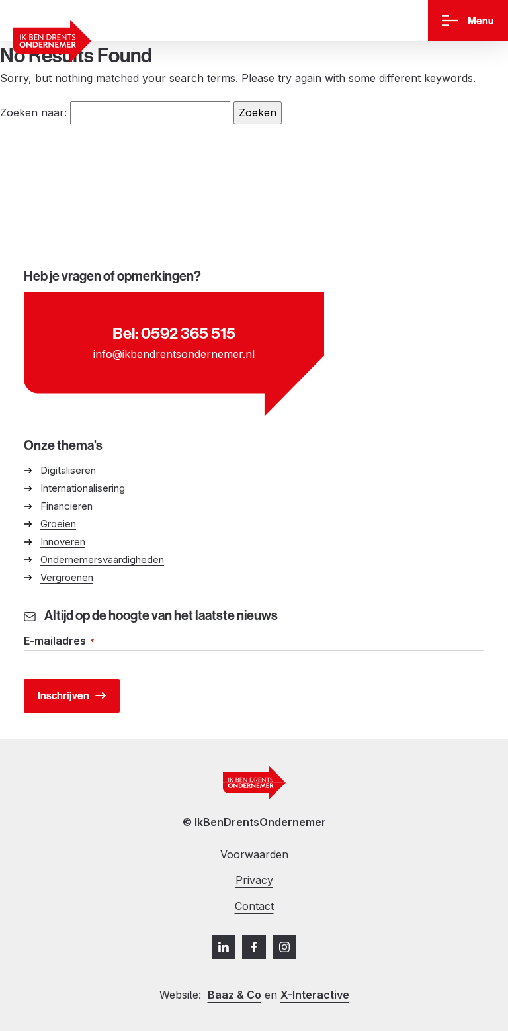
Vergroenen (66, 577)
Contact (254, 906)
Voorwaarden (254, 854)
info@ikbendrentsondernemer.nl (174, 354)
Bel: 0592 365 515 (173, 333)
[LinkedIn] (223, 947)
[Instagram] (284, 947)
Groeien (58, 523)
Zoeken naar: (33, 112)
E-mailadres (59, 640)
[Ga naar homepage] (52, 41)
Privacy (254, 880)
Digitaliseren (68, 470)
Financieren (66, 506)
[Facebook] (254, 947)
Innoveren (62, 541)
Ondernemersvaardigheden (102, 559)
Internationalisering (82, 488)
